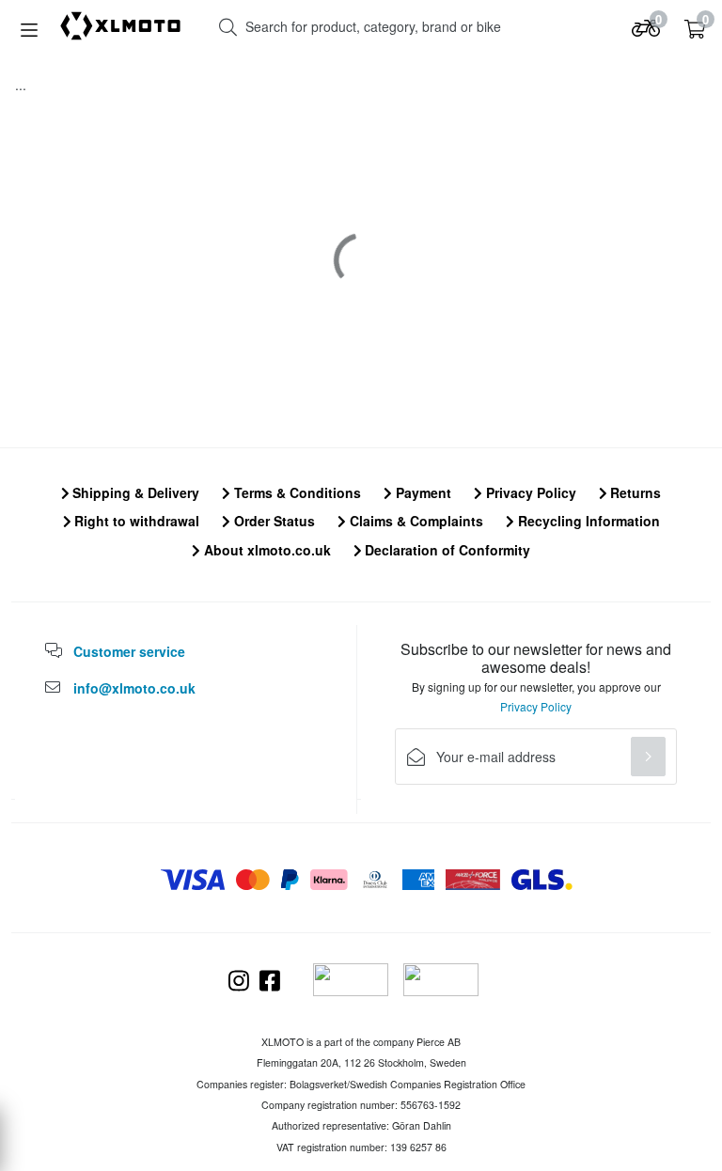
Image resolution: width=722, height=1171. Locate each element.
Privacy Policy (529, 492)
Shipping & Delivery (134, 492)
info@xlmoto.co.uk (134, 688)
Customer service (129, 651)
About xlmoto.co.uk (265, 549)
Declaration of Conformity (445, 549)
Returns (633, 492)
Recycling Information (587, 520)
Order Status (272, 520)
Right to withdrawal (135, 520)
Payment (421, 492)
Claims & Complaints (414, 520)
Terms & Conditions (295, 492)
